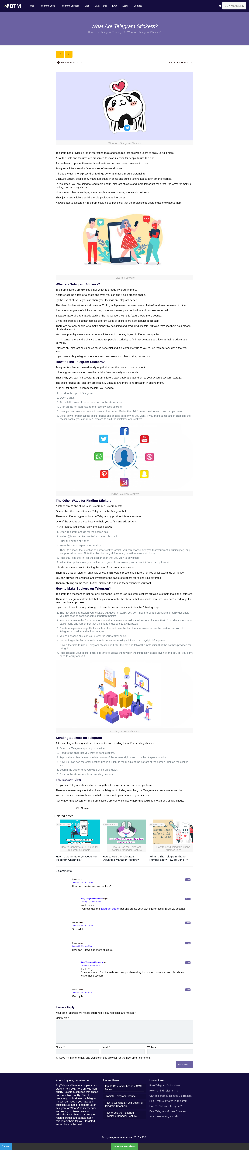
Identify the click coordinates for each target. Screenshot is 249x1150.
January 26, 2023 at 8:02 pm (82, 946)
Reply (188, 879)
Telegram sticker (110, 908)
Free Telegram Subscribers (165, 1085)
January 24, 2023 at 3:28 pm (91, 902)
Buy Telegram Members (92, 898)
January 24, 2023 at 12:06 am (82, 882)
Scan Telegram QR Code (163, 1116)
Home (91, 32)
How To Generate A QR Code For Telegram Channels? (124, 1104)
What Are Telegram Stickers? (144, 32)
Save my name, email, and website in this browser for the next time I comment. (105, 1057)
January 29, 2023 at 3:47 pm (91, 965)
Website (152, 1047)
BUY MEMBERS (234, 5)
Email (106, 1047)
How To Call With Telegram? (165, 1106)
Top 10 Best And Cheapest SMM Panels (123, 1088)
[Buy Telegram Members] (12, 6)
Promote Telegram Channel (120, 1096)
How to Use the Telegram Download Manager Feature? (121, 1114)
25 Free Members (124, 1146)
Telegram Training (111, 32)
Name (60, 1047)
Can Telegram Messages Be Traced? (170, 1095)
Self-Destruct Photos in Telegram (168, 1101)
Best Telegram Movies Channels (167, 1111)
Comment (62, 1018)
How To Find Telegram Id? (164, 1090)
